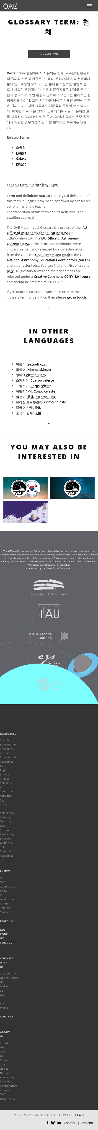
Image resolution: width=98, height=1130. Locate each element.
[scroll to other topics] (49, 423)
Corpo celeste (44, 391)
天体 (38, 407)
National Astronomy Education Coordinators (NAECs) (48, 260)
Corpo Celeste (55, 402)
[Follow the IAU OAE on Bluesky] (53, 1123)
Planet (21, 164)
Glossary (5, 821)
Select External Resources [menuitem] (7, 851)
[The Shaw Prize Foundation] (46, 687)
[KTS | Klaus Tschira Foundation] (46, 640)
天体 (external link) (41, 397)
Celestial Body (35, 375)
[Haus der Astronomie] (46, 589)
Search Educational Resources (8, 744)
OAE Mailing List (5, 986)
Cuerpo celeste (42, 380)
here (10, 271)
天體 (38, 413)
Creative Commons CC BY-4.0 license (62, 276)
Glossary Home (49, 54)
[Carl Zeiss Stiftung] (46, 663)
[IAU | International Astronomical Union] (46, 614)
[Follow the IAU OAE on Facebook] (47, 1123)
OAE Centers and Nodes (53, 255)
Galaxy (21, 158)
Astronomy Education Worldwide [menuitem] (7, 838)
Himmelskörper (39, 369)
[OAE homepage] (10, 5)
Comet (21, 153)
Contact (6, 1016)
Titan (78, 1115)
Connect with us (7, 963)
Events (5, 871)
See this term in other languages (32, 185)
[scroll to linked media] (49, 307)
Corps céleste (41, 386)
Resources (8, 733)
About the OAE (4, 1047)
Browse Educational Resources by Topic (8, 761)
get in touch (76, 297)
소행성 (21, 147)
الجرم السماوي (37, 364)
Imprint (87, 1123)
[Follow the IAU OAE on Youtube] (59, 1123)
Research (7, 921)
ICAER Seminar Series (5, 908)
